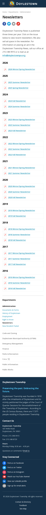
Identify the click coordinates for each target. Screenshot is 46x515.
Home (4, 12)
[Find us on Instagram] (4, 472)
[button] (3, 4)
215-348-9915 (13, 436)
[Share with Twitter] (9, 24)
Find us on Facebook (15, 463)
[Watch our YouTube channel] (4, 477)
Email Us (26, 451)
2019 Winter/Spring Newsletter (21, 210)
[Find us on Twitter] (4, 468)
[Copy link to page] (18, 24)
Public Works (7, 369)
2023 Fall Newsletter (17, 130)
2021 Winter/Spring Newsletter (21, 168)
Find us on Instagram (15, 472)
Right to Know (7, 319)
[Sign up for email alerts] (4, 486)
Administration (25, 12)
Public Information (10, 364)
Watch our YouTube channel (18, 476)
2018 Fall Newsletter (17, 240)
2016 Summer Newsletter (19, 283)
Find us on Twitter (14, 467)
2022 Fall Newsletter (17, 154)
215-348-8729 (11, 439)
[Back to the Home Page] (23, 3)
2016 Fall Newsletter (17, 288)
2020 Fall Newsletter (17, 197)
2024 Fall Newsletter (17, 101)
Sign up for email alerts (16, 485)
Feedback (23, 505)
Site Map (23, 509)
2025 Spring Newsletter (18, 88)
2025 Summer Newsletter (19, 82)
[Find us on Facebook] (4, 463)
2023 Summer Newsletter (19, 125)
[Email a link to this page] (13, 24)
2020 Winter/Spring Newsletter (21, 186)
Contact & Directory (23, 502)
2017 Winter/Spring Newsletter (21, 253)
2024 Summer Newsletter (19, 106)
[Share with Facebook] (4, 24)
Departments (13, 12)
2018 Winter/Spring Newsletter (21, 229)
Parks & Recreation (10, 354)
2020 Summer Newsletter (19, 192)
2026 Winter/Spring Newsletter (21, 69)
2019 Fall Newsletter (17, 216)
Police (4, 359)
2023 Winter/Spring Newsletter (21, 119)
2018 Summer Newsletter (19, 234)
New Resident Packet (10, 326)
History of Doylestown (11, 313)
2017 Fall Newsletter (17, 264)
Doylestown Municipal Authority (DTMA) (19, 338)
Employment (7, 316)
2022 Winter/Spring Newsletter (21, 143)
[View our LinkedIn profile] (4, 481)
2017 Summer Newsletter (19, 259)
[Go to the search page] (42, 3)
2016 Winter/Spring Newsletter (21, 277)
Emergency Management (12, 343)
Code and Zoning (9, 333)
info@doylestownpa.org (13, 55)
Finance (5, 349)
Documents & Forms (10, 310)
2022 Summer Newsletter (19, 149)
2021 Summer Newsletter (19, 173)
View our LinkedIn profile (17, 481)
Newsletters (7, 323)
